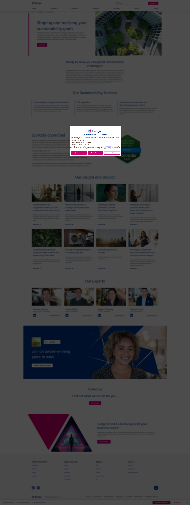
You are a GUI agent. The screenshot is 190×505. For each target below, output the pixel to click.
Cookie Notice (108, 146)
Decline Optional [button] (95, 153)
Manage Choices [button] (112, 153)
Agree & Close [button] (78, 153)
